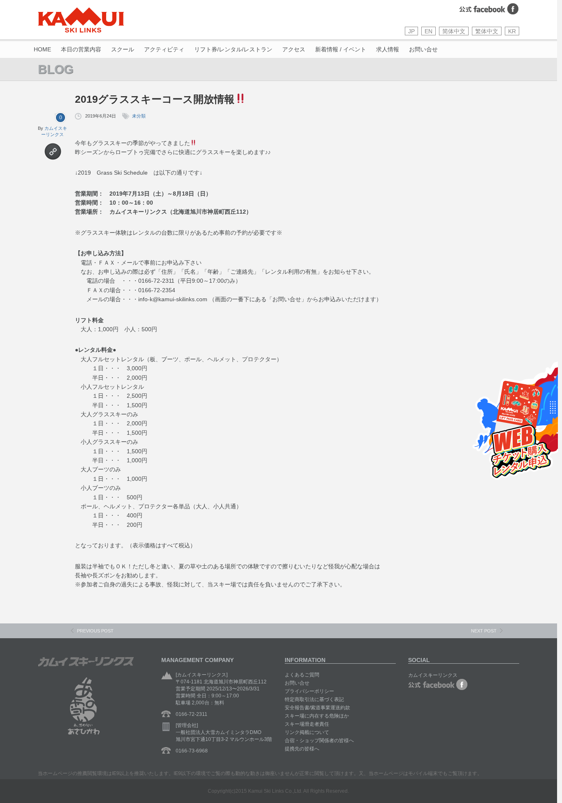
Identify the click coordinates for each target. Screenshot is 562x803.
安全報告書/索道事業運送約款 (317, 708)
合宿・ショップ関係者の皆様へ (319, 740)
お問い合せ (423, 49)
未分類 (139, 115)
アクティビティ (164, 49)
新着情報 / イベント (340, 49)
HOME (42, 49)
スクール (122, 49)
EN (428, 31)
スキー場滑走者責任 (307, 724)
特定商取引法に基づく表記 (314, 699)
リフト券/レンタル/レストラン (233, 49)
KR (512, 31)
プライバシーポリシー (309, 691)
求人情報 (387, 49)
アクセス (293, 49)
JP (411, 31)
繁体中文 (486, 31)
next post (484, 630)
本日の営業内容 (81, 49)
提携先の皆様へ (302, 749)
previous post (95, 630)
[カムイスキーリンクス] (81, 19)
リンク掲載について (307, 732)
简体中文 (453, 31)
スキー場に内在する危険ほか (317, 716)
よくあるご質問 (302, 675)
